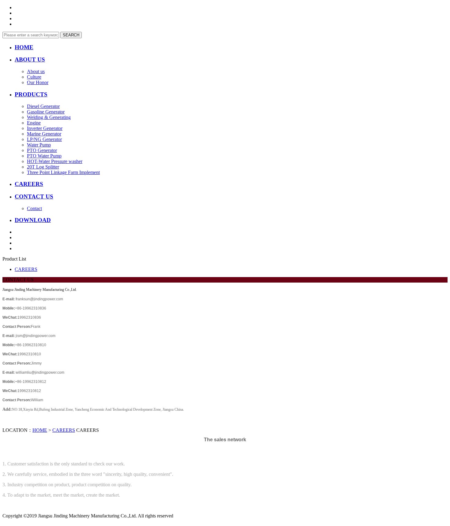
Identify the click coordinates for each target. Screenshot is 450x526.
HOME (24, 47)
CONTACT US (34, 196)
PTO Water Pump (44, 155)
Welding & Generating (49, 117)
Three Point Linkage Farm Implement (63, 172)
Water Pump (39, 144)
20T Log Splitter (43, 166)
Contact (34, 208)
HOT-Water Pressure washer (54, 161)
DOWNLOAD (33, 220)
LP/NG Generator (44, 139)
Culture (34, 77)
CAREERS (29, 184)
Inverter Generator (44, 128)
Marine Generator (44, 133)
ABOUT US (30, 59)
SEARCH (71, 35)
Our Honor (37, 82)
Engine (34, 122)
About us (36, 71)
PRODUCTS (31, 94)
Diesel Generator (43, 106)
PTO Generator (42, 150)
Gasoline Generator (46, 111)
